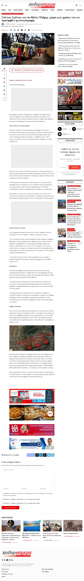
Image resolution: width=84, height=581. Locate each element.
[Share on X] (14, 30)
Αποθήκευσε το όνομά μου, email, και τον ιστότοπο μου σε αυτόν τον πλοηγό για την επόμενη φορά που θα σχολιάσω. (28, 494)
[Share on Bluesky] (21, 30)
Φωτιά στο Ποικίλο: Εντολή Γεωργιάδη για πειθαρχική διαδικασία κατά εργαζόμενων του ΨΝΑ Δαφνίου (74, 221)
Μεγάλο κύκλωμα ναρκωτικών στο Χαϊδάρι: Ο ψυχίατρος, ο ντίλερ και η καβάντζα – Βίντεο (69, 48)
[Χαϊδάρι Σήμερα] (42, 5)
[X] (5, 560)
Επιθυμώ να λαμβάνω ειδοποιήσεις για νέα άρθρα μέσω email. (22, 503)
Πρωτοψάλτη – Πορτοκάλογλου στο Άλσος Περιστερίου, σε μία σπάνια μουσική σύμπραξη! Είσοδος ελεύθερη (69, 40)
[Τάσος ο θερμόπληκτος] (72, 525)
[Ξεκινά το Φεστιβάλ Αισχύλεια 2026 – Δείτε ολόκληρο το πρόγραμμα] (62, 232)
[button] (3, 5)
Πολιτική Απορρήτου (69, 174)
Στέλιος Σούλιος (11, 24)
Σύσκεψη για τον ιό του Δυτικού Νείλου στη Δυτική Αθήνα (52, 535)
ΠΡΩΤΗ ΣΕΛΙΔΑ (19, 13)
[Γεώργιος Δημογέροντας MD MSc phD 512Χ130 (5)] (31, 443)
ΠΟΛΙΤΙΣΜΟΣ (71, 228)
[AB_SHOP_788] (31, 396)
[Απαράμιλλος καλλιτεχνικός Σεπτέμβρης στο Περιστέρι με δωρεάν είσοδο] (62, 244)
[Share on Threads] (18, 30)
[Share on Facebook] (11, 30)
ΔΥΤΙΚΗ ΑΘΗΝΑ (71, 200)
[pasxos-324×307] (70, 98)
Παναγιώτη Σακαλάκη (26, 565)
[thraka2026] (70, 74)
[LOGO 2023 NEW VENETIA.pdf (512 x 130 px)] (31, 430)
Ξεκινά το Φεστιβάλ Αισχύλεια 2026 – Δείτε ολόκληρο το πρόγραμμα (74, 235)
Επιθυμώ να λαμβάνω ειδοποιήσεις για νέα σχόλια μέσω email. (22, 499)
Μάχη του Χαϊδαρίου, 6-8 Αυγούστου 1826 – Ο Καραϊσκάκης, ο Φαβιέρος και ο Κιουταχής (74, 207)
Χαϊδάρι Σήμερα (8, 542)
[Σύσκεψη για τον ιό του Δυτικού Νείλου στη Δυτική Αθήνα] (52, 525)
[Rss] (12, 560)
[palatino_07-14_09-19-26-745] (31, 412)
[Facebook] (64, 129)
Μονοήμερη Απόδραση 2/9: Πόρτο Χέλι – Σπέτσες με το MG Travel (31, 535)
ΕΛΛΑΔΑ (70, 214)
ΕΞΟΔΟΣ (77, 241)
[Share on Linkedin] (4, 86)
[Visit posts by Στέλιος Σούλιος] (3, 24)
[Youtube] (64, 134)
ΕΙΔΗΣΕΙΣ (4, 13)
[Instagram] (10, 560)
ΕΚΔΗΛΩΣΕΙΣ (71, 241)
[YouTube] (7, 560)
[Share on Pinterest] (4, 82)
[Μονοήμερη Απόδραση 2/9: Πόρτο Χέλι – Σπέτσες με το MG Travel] (31, 525)
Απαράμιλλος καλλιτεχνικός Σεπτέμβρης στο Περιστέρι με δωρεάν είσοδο (73, 247)
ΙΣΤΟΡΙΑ (70, 186)
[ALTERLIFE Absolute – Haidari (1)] (70, 116)
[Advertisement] (32, 99)
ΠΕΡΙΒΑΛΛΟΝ (11, 13)
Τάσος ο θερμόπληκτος (70, 533)
